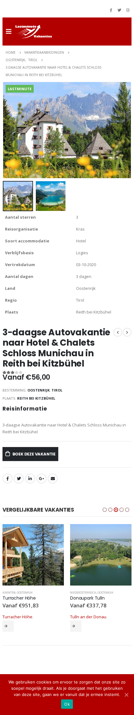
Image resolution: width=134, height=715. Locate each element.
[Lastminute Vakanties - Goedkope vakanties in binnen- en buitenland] (33, 31)
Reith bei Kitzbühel (36, 398)
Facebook (7, 479)
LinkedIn (30, 479)
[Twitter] (119, 10)
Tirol (56, 390)
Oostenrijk (38, 390)
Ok (67, 704)
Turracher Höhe (17, 617)
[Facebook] (111, 10)
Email (53, 479)
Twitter (19, 479)
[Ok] (126, 695)
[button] (105, 509)
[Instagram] (128, 10)
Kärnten (9, 593)
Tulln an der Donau (88, 617)
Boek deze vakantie (34, 454)
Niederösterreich (83, 593)
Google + (41, 479)
